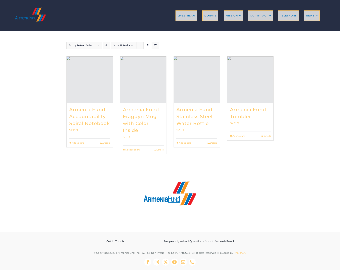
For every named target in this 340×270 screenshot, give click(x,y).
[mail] (183, 262)
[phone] (192, 262)
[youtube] (174, 262)
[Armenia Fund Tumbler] (250, 79)
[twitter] (165, 262)
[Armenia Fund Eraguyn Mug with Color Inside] (143, 79)
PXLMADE (240, 252)
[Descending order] (106, 45)
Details (106, 142)
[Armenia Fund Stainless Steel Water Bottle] (197, 79)
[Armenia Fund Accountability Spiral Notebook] (90, 79)
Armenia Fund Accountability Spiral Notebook (89, 116)
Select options (132, 149)
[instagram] (156, 262)
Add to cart (78, 142)
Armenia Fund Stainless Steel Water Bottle (194, 116)
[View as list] (155, 45)
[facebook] (147, 262)
